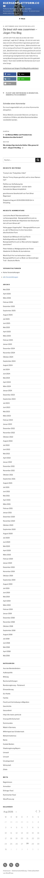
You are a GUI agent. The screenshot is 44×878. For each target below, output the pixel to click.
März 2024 (7, 386)
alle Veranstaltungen (10, 277)
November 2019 (9, 571)
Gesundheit (7, 710)
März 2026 (7, 298)
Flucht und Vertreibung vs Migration (22, 93)
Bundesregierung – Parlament (14, 685)
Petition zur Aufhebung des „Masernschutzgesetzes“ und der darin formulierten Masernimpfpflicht (17, 186)
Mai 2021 (6, 496)
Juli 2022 (6, 445)
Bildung (6, 677)
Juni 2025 (6, 323)
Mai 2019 (6, 597)
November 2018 (9, 622)
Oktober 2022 (8, 437)
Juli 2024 (6, 369)
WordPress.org (8, 799)
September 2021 (9, 479)
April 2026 (7, 294)
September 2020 (9, 529)
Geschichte (7, 706)
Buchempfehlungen (10, 681)
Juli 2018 (6, 639)
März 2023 (7, 416)
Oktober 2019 (8, 576)
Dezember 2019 (9, 567)
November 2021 (9, 470)
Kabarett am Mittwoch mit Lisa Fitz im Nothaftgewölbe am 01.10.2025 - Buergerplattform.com (16, 239)
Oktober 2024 (8, 357)
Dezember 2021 (9, 466)
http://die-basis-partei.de (12, 715)
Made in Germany (9, 727)
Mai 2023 (6, 412)
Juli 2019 (6, 588)
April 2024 (7, 382)
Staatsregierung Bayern (11, 748)
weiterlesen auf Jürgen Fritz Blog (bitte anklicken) (20, 68)
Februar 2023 (8, 420)
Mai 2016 (6, 656)
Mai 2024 (6, 378)
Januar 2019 (7, 613)
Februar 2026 (8, 302)
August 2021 (7, 483)
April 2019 (7, 601)
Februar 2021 (8, 508)
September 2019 (9, 580)
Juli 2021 (6, 487)
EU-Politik (6, 694)
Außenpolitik (7, 673)
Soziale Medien (8, 744)
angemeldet (14, 107)
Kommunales (8, 723)
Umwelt (6, 752)
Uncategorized (8, 761)
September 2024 (9, 361)
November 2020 (9, 521)
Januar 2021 (7, 513)
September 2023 (9, 399)
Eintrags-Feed (8, 791)
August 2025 (8, 315)
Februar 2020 (8, 559)
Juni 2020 (6, 542)
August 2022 (7, 441)
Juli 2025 (6, 319)
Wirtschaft (7, 765)
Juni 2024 (6, 374)
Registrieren (7, 782)
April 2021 (6, 500)
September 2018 (9, 630)
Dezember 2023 (9, 395)
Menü (23, 19)
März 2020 (7, 555)
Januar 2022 (7, 462)
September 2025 (9, 311)
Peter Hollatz (28, 26)
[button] (10, 74)
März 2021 (7, 504)
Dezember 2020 (9, 517)
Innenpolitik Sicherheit (16, 95)
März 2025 (7, 336)
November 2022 (9, 433)
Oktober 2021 (8, 475)
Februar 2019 (8, 609)
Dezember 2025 (9, 306)
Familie (5, 698)
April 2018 (7, 651)
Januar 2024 (7, 391)
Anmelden (7, 786)
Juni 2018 (6, 643)
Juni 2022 (6, 449)
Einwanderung (8, 689)
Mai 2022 (6, 454)
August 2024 (8, 365)
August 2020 (8, 534)
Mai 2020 (6, 546)
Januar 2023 (7, 424)
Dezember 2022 (9, 428)
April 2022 (7, 458)
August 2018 (7, 634)
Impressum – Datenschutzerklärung (15, 871)
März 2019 (7, 605)
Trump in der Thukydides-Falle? (14, 173)
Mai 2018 (6, 647)
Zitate (5, 769)
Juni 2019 (6, 592)
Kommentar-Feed (9, 795)
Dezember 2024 (9, 348)
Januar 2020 (7, 563)
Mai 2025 (6, 327)
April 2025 (7, 332)
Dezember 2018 (9, 618)
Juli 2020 (6, 538)
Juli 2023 (6, 403)
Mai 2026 (6, 289)
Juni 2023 (6, 407)
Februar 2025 (8, 340)
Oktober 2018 (8, 626)
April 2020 (7, 550)
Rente (5, 740)
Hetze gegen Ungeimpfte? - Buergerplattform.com (21, 227)
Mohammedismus (9, 736)
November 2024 (9, 353)
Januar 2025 (7, 344)
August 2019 (7, 584)
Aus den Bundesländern (11, 668)
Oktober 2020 (8, 525)
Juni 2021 (6, 491)
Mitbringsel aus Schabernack (13, 732)
